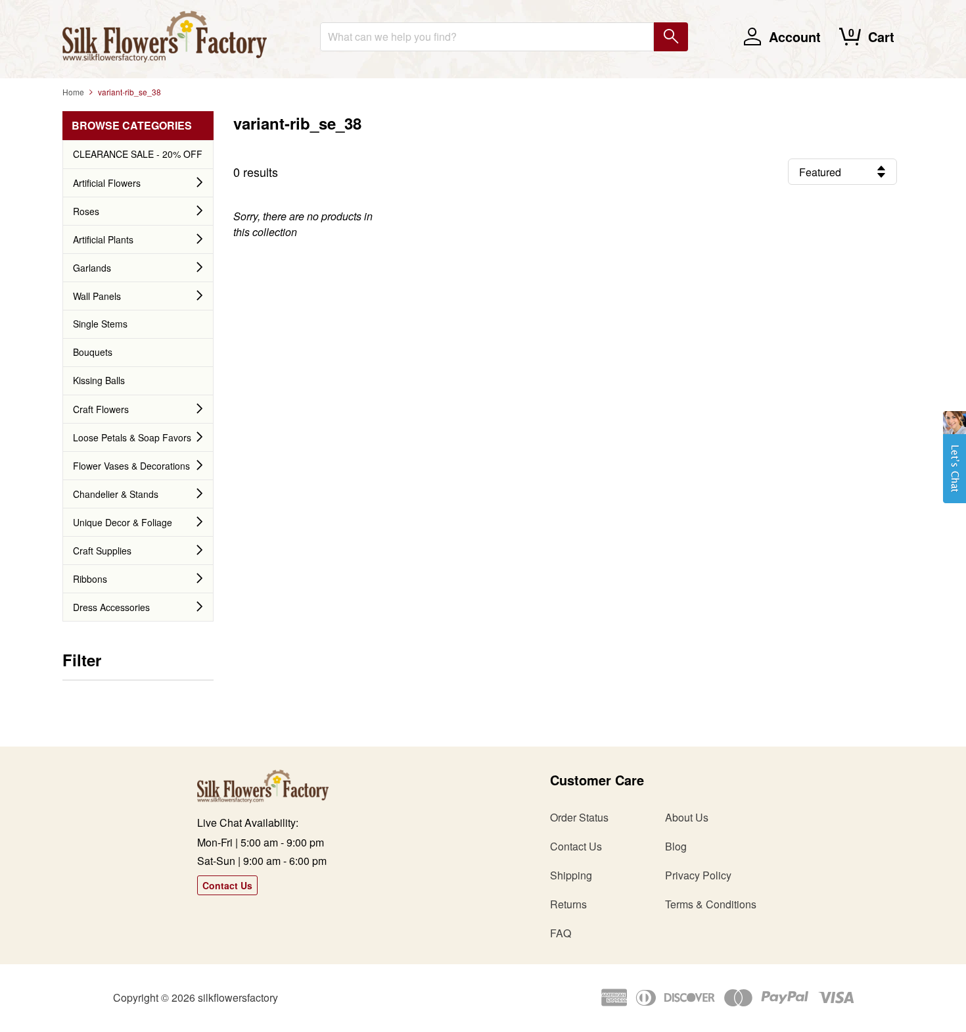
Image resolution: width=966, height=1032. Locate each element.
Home (73, 91)
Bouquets (92, 351)
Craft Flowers (101, 409)
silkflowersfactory (238, 997)
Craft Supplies (102, 550)
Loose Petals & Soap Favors (132, 437)
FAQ (560, 933)
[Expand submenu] (199, 183)
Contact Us (227, 885)
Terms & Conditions (710, 904)
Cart (881, 36)
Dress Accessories (111, 607)
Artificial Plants (103, 239)
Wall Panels (97, 296)
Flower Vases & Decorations (131, 465)
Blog (676, 846)
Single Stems (100, 323)
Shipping (571, 875)
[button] (954, 463)
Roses (86, 211)
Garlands (92, 267)
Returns (568, 904)
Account (795, 36)
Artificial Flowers (107, 182)
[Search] (671, 36)
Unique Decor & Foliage (122, 522)
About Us (686, 817)
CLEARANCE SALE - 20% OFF (137, 153)
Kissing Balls (99, 380)
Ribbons (90, 578)
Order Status (579, 817)
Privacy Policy (698, 875)
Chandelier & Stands (115, 494)
